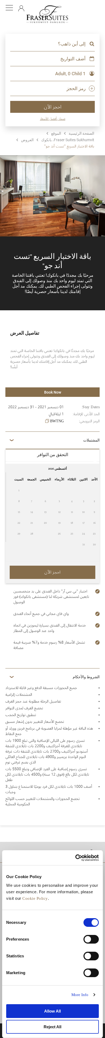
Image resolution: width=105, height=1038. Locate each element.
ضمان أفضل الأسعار (52, 119)
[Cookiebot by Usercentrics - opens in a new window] (75, 857)
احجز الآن (52, 107)
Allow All (52, 1011)
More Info (80, 994)
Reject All (52, 1026)
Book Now (52, 392)
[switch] (91, 939)
